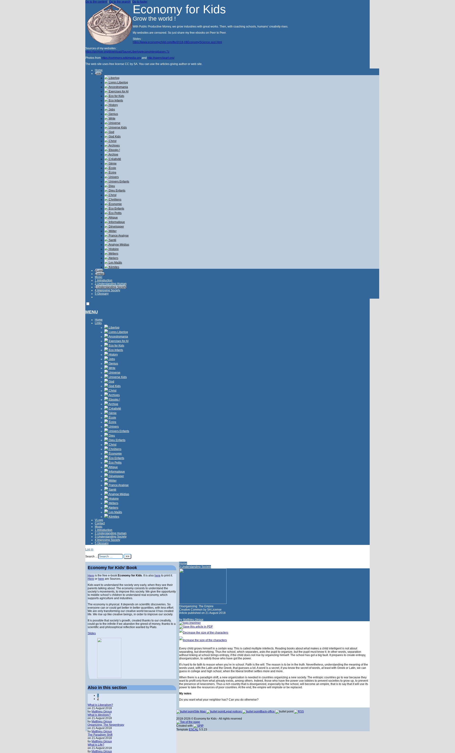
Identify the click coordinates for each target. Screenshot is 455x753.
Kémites (113, 267)
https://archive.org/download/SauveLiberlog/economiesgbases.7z (127, 51)
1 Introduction (103, 280)
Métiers (113, 253)
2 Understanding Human (111, 283)
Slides (92, 633)
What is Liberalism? (100, 705)
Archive (113, 154)
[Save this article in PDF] (196, 626)
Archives (114, 145)
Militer (112, 231)
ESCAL (193, 729)
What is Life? (96, 744)
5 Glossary (102, 293)
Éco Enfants (116, 208)
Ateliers (113, 258)
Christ (112, 141)
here (157, 575)
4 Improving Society (107, 290)
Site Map (200, 711)
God (111, 132)
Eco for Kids (116, 96)
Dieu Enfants (116, 190)
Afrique (113, 217)
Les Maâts (115, 262)
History (113, 105)
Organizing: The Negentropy (106, 724)
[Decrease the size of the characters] (203, 632)
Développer (116, 226)
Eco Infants (115, 100)
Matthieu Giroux (193, 619)
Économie (115, 204)
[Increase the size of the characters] (203, 640)
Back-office (267, 711)
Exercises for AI (118, 91)
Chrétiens (114, 199)
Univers (113, 177)
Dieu (111, 186)
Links (98, 73)
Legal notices (233, 711)
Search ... (91, 556)
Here (91, 575)
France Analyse (118, 235)
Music (98, 277)
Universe (114, 123)
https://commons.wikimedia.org (121, 57)
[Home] (109, 44)
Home (99, 70)
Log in (89, 549)
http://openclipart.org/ (160, 57)
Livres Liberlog (118, 82)
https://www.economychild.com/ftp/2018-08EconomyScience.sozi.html (177, 42)
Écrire (112, 172)
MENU (91, 312)
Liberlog (113, 78)
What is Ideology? (99, 714)
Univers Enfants (118, 181)
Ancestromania (118, 87)
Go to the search (119, 1)
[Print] (190, 623)
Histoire (113, 249)
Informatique (116, 222)
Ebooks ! (114, 150)
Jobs (111, 109)
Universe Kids (117, 127)
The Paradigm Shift (100, 734)
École (112, 168)
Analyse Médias (118, 244)
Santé (112, 240)
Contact (100, 273)
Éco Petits (115, 213)
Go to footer (139, 1)
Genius (113, 114)
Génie (112, 163)
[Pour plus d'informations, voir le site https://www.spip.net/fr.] (198, 725)
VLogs (99, 270)
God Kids (114, 136)
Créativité (114, 159)
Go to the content (96, 1)
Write (111, 118)
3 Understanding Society (111, 287)
